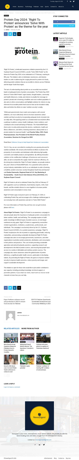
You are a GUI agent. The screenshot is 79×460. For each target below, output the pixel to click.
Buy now (68, 458)
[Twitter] (73, 1)
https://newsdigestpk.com (23, 315)
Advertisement (48, 458)
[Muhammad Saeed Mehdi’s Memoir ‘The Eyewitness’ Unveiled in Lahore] (27, 338)
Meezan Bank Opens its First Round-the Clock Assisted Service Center (66, 64)
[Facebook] (67, 1)
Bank (61, 68)
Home (14, 6)
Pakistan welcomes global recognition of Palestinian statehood (42, 346)
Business (20, 6)
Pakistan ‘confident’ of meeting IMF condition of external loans (42, 368)
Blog (55, 458)
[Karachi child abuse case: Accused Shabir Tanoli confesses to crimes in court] (11, 359)
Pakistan (36, 6)
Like (73, 21)
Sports (47, 6)
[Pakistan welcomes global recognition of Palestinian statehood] (43, 338)
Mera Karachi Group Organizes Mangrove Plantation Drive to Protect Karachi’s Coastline (10, 348)
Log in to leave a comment (12, 387)
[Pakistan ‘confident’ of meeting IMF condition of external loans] (43, 359)
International (40, 342)
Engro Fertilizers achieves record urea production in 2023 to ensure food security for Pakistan (14, 301)
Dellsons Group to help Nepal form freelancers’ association (30, 142)
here (12, 207)
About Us (61, 6)
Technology (28, 6)
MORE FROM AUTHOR (30, 328)
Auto (41, 6)
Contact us (61, 458)
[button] (73, 7)
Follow (71, 25)
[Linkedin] (70, 1)
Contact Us (53, 6)
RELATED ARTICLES (11, 328)
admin (7, 29)
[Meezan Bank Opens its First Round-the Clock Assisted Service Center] (55, 63)
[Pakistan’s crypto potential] (27, 359)
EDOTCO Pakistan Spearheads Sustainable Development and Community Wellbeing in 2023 (40, 301)
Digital (22, 363)
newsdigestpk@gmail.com (43, 440)
